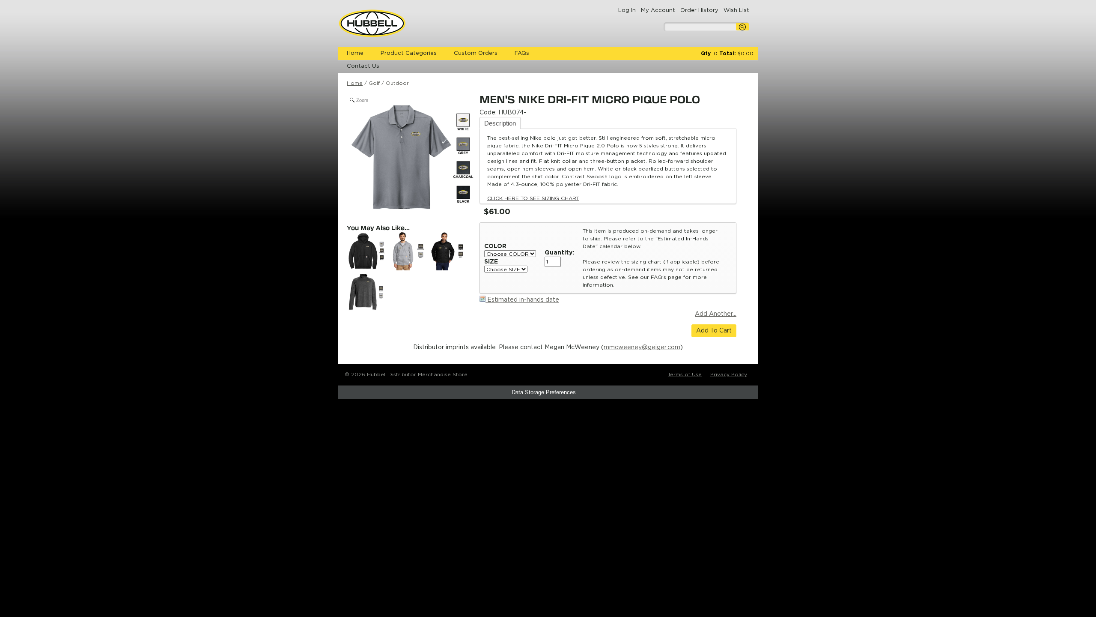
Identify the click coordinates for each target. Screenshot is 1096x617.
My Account (658, 10)
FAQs (522, 53)
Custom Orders (475, 53)
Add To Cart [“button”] (714, 331)
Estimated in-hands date (522, 300)
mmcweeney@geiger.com (642, 347)
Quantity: (559, 253)
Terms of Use (685, 374)
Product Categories (409, 53)
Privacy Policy (728, 374)
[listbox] (510, 253)
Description (500, 123)
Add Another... (715, 314)
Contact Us (363, 66)
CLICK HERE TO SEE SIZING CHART (533, 198)
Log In (627, 10)
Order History (699, 10)
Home (355, 53)
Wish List (736, 10)
